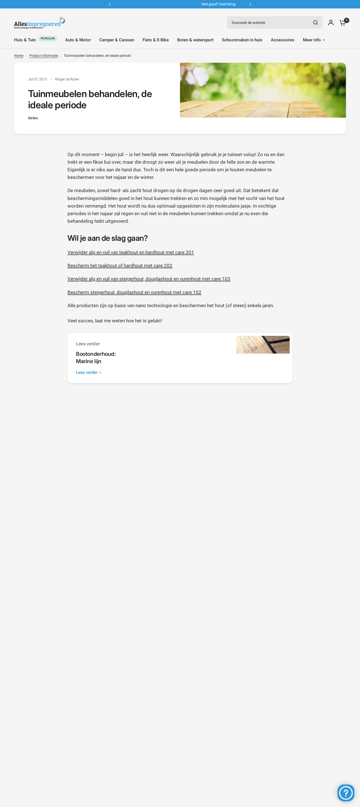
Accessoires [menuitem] (282, 39)
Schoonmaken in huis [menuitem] (242, 39)
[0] (341, 22)
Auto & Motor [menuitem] (78, 39)
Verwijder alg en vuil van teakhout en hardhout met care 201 (131, 252)
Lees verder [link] (87, 372)
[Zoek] (316, 22)
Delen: (33, 118)
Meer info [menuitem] (312, 39)
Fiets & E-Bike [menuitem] (156, 39)
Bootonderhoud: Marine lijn (96, 357)
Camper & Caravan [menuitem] (116, 39)
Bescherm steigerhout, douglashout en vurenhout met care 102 (134, 292)
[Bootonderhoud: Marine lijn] (263, 358)
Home (18, 56)
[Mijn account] (330, 22)
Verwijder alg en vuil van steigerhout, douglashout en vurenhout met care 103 (149, 279)
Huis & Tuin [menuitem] (25, 39)
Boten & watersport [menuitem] (195, 39)
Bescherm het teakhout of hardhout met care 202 (120, 265)
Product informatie (43, 56)
